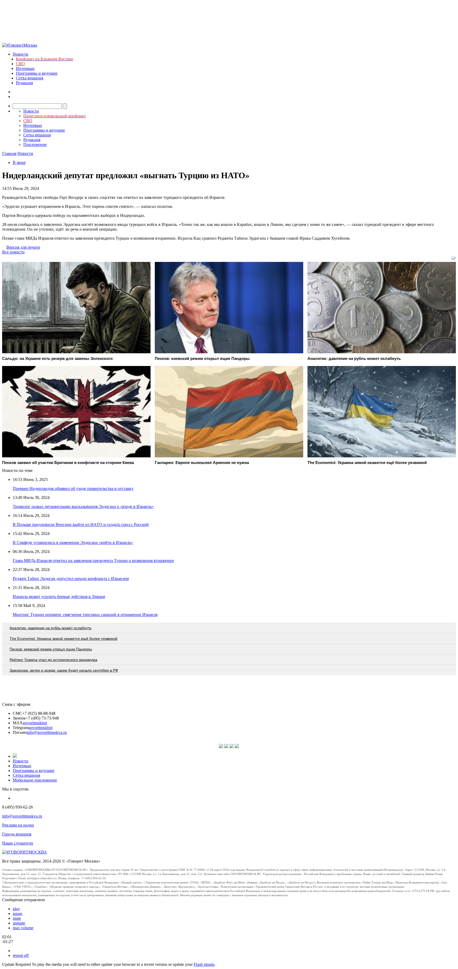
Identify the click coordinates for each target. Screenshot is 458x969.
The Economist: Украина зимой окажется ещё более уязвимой (63, 638)
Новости (20, 54)
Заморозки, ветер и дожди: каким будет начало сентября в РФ (64, 670)
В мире (19, 162)
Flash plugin (204, 964)
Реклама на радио (18, 825)
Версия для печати (23, 247)
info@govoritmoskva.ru (47, 732)
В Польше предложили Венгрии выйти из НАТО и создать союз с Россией (81, 524)
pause (17, 913)
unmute (19, 923)
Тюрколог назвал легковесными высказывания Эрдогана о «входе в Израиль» (83, 506)
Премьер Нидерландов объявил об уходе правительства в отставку (73, 488)
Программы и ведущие (37, 73)
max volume (23, 928)
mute (17, 918)
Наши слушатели (17, 843)
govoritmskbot (35, 723)
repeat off (21, 955)
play (16, 909)
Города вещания (16, 834)
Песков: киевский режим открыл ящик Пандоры (51, 649)
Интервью (25, 68)
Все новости (13, 252)
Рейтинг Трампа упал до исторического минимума (53, 660)
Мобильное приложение (35, 780)
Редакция (24, 83)
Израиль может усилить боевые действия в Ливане (59, 596)
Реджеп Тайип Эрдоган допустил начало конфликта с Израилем (71, 578)
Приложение (35, 144)
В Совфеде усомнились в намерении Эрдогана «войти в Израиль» (73, 542)
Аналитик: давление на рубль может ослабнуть (50, 628)
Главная (9, 153)
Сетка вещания (29, 78)
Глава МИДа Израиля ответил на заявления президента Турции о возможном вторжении (93, 560)
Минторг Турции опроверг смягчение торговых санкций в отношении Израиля (85, 614)
